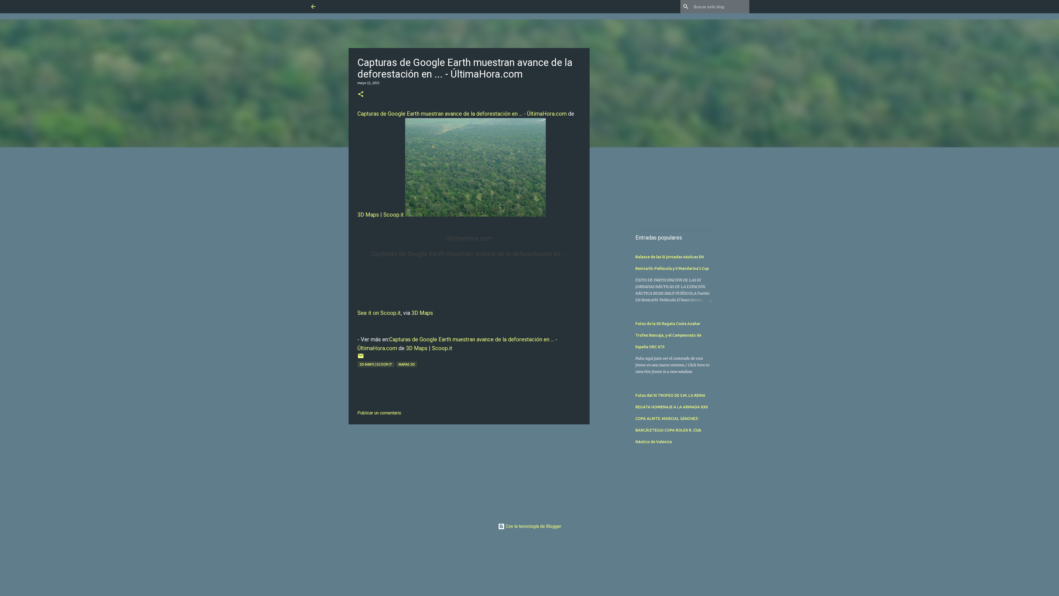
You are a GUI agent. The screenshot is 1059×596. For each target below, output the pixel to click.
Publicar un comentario (379, 413)
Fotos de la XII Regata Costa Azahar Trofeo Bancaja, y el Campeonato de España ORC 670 (668, 335)
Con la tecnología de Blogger (533, 526)
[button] (360, 94)
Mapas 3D (407, 364)
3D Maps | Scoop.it (380, 214)
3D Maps (422, 313)
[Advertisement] (469, 471)
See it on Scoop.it (379, 313)
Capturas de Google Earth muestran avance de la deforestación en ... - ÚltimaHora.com (462, 113)
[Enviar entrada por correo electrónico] (360, 358)
